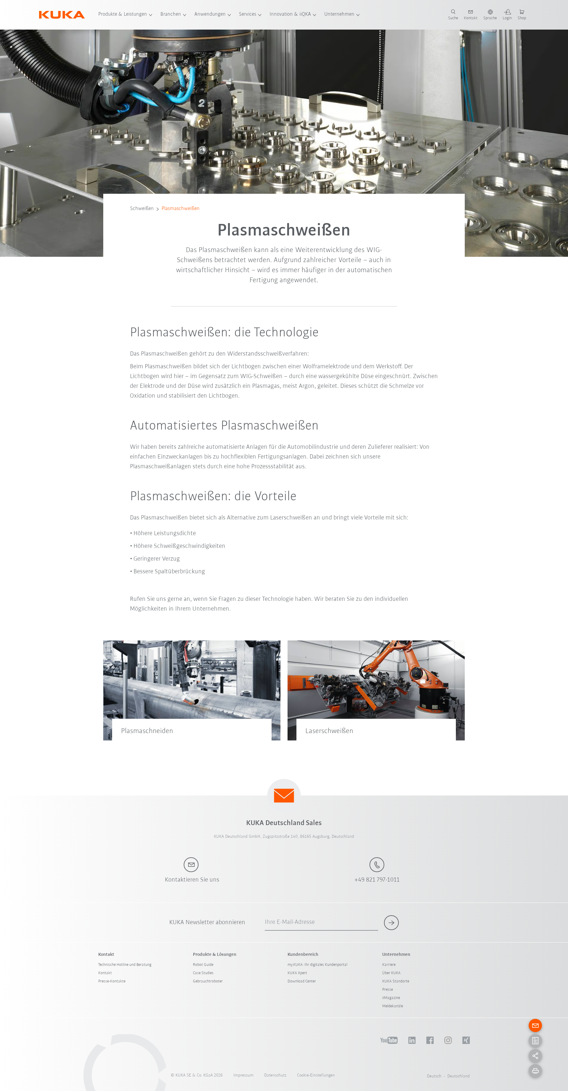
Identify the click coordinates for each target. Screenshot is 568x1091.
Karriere (389, 965)
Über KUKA (391, 973)
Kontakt (105, 973)
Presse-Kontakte (111, 981)
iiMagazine (391, 998)
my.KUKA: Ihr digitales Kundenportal (317, 965)
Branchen (170, 14)
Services (247, 14)
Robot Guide (203, 965)
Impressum (243, 1075)
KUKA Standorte (395, 981)
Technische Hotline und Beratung (124, 965)
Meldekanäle (392, 1006)
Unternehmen (339, 14)
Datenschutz (275, 1075)
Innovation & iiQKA (290, 14)
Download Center (302, 981)
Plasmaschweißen (181, 209)
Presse (387, 989)
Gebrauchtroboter (208, 981)
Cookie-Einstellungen (316, 1075)
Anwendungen (210, 14)
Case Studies (203, 973)
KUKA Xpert (297, 973)
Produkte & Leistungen (122, 14)
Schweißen (142, 209)
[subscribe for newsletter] (391, 922)
